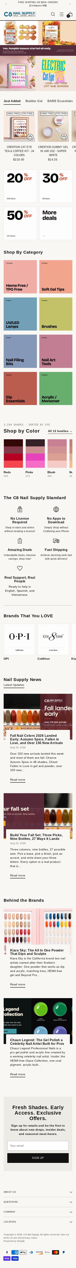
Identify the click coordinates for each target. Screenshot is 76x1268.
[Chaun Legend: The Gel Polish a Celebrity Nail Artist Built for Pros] (38, 1021)
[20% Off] (20, 186)
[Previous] (6, 4)
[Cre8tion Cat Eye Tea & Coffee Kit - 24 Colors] (19, 126)
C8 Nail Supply (31, 1234)
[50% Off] (20, 223)
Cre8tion (43, 658)
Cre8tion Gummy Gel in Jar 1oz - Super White (53, 151)
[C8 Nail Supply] (20, 14)
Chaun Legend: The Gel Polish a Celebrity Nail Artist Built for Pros (37, 1041)
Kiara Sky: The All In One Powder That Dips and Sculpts (37, 952)
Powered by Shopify (14, 1241)
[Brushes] (56, 314)
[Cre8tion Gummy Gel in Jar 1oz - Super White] (53, 126)
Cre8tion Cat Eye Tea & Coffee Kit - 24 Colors (19, 151)
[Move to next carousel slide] (52, 82)
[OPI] (19, 639)
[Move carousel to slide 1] (30, 82)
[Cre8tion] (53, 639)
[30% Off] (56, 186)
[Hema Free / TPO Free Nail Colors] (20, 276)
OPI (6, 658)
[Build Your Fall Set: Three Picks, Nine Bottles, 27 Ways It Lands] (38, 816)
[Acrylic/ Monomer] (56, 388)
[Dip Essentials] (20, 388)
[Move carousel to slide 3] (40, 82)
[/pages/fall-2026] (38, 38)
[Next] (69, 4)
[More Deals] (56, 223)
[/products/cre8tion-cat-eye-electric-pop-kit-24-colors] (38, 73)
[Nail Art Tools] (56, 351)
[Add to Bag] (30, 137)
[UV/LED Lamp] (20, 314)
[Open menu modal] (61, 14)
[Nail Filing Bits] (20, 351)
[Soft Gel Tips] (56, 276)
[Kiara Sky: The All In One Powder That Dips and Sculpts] (38, 931)
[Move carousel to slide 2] (35, 82)
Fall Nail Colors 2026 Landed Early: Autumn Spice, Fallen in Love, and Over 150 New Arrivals (36, 739)
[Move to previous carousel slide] (23, 82)
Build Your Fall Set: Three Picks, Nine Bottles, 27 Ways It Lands (36, 836)
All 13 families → (60, 431)
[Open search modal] (53, 14)
